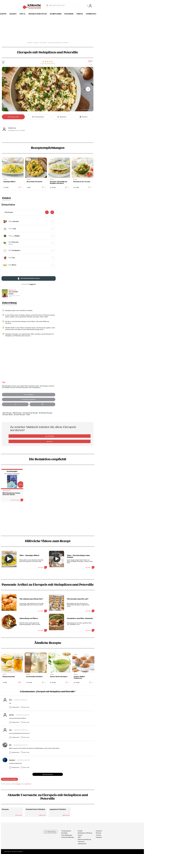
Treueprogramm (66, 831)
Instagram (99, 837)
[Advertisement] (47, 519)
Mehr (28, 414)
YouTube (98, 835)
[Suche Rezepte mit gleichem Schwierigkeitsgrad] (90, 62)
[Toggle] (89, 6)
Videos (79, 14)
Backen (13, 14)
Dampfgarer (55, 14)
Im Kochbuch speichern (29, 399)
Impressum (81, 841)
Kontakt (80, 831)
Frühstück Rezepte (46, 413)
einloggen (18, 784)
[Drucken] (42, 404)
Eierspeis (5, 809)
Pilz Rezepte (18, 413)
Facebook (99, 831)
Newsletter (64, 833)
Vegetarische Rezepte (31, 413)
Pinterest (98, 833)
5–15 (3, 61)
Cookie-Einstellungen (67, 837)
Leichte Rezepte (20, 414)
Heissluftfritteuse (37, 14)
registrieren (27, 784)
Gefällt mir (26, 707)
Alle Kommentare (48, 774)
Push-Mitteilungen (66, 835)
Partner (80, 835)
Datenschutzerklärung (84, 839)
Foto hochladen (28, 394)
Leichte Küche (8, 414)
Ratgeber (69, 14)
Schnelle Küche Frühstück (35, 809)
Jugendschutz (82, 843)
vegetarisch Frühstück (58, 809)
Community (91, 14)
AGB (79, 837)
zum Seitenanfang (50, 832)
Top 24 (22, 14)
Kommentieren (15, 707)
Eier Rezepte (8, 413)
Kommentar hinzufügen (9, 779)
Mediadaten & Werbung (85, 833)
